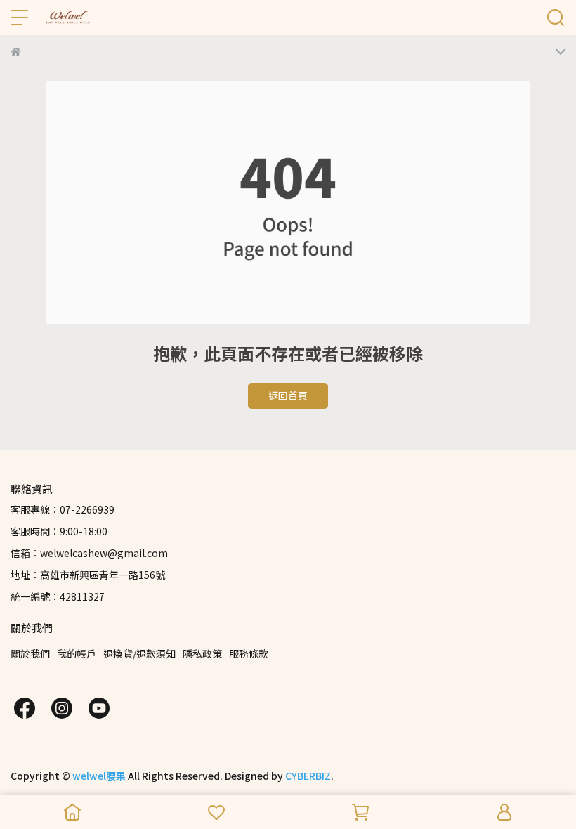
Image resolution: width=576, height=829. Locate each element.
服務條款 (248, 653)
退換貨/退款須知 (139, 653)
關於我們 (30, 653)
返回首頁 (288, 396)
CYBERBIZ (308, 776)
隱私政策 (202, 653)
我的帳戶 (76, 653)
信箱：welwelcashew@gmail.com (89, 553)
